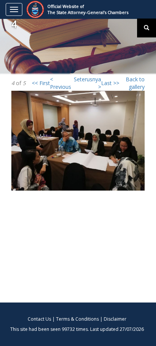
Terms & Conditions (77, 319)
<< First (41, 83)
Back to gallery (135, 83)
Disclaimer (115, 319)
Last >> (110, 83)
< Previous (60, 83)
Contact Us (39, 319)
